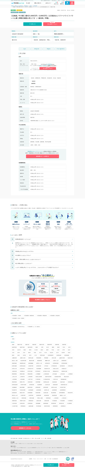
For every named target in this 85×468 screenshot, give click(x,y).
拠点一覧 (59, 0)
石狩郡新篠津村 (50, 355)
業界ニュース (55, 451)
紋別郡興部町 (54, 389)
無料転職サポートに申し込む (25, 428)
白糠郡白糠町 (30, 406)
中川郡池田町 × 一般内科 (16, 315)
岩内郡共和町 (30, 365)
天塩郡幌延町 (14, 387)
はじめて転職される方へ (22, 447)
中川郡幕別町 (54, 400)
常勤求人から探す (14, 443)
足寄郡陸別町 (30, 403)
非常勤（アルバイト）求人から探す (26, 443)
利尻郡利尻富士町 (64, 384)
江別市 (58, 349)
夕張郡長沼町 (14, 371)
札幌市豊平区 (49, 344)
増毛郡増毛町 (14, 381)
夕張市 (13, 349)
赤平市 (63, 349)
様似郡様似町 (54, 395)
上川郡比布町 (62, 373)
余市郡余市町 (22, 368)
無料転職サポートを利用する (42, 156)
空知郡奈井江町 (47, 368)
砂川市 (46, 352)
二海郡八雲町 (53, 357)
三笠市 (24, 352)
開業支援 (48, 438)
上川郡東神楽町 (46, 373)
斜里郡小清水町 (54, 387)
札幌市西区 (64, 344)
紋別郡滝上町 (46, 389)
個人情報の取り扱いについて (27, 438)
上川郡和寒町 (14, 379)
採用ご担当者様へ (13, 438)
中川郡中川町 (55, 379)
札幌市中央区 (19, 344)
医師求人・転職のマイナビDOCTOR (17, 5)
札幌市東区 (34, 344)
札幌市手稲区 (22, 347)
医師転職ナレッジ (30, 451)
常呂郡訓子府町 (63, 387)
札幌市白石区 (41, 344)
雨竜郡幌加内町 (63, 379)
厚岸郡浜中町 (61, 403)
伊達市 (18, 355)
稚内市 (42, 349)
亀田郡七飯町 (30, 357)
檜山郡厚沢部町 (23, 360)
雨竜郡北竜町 (22, 373)
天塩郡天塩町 (62, 381)
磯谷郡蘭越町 (30, 363)
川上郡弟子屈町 (15, 406)
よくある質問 (63, 0)
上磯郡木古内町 (22, 357)
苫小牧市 (36, 349)
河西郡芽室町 (14, 400)
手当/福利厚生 (61, 48)
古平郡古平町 (70, 365)
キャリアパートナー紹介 (46, 447)
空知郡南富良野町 (57, 376)
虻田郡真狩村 (47, 363)
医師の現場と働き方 (39, 451)
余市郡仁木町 (14, 368)
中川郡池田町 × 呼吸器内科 (42, 315)
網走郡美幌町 (22, 387)
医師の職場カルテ (30, 453)
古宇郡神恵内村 (54, 365)
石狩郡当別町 (42, 355)
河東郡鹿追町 (48, 398)
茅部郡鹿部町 (38, 357)
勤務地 (49, 48)
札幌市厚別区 (14, 347)
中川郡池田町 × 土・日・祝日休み (34, 326)
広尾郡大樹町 (38, 400)
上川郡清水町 (64, 398)
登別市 (69, 352)
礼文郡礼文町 (47, 384)
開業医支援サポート (63, 451)
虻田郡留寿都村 (56, 363)
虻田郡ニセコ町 (39, 363)
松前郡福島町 (66, 355)
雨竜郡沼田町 (30, 373)
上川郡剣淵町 (22, 379)
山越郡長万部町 (62, 357)
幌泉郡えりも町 (63, 395)
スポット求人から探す (38, 443)
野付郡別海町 (38, 406)
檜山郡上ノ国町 (15, 360)
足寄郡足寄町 (22, 403)
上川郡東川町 (22, 376)
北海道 (31, 5)
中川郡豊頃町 (70, 400)
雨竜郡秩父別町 (64, 371)
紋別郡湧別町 (38, 389)
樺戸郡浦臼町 (38, 371)
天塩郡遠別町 (54, 381)
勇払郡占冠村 (66, 376)
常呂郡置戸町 (14, 389)
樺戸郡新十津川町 (46, 371)
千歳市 (35, 352)
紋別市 (69, 349)
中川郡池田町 (35, 5)
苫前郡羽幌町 (38, 381)
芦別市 (53, 349)
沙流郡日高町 (23, 395)
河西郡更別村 (30, 400)
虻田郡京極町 (14, 365)
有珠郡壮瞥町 (38, 392)
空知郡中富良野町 (48, 376)
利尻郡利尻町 (55, 384)
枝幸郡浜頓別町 (15, 384)
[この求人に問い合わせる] (47, 66)
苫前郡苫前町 (30, 381)
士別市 (13, 352)
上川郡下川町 (30, 379)
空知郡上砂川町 (56, 368)
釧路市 (58, 347)
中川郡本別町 (14, 403)
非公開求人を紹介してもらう (42, 299)
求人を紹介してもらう (52, 24)
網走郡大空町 (22, 392)
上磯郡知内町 (14, 357)
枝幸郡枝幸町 (31, 384)
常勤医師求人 (26, 5)
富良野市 (63, 352)
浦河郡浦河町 (46, 395)
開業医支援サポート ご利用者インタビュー (43, 453)
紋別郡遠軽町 (30, 389)
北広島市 (24, 355)
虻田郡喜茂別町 (64, 363)
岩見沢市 (19, 349)
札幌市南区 (57, 344)
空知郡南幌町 (38, 368)
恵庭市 (13, 355)
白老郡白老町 (45, 392)
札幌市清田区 (30, 347)
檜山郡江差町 (70, 357)
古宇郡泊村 (46, 365)
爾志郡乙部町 (31, 360)
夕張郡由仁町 (64, 368)
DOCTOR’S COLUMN (21, 451)
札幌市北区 (27, 344)
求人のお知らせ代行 (22, 453)
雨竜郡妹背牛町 (56, 371)
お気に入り (33, 24)
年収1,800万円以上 (14, 12)
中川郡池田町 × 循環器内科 (29, 315)
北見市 (69, 347)
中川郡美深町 (38, 379)
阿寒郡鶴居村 (23, 406)
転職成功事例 (59, 447)
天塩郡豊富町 (39, 384)
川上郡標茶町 (69, 403)
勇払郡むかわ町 (15, 395)
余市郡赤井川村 (30, 368)
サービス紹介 (13, 447)
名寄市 (18, 352)
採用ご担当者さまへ (54, 0)
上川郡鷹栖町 (38, 373)
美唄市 (47, 349)
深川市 (57, 352)
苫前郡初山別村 (46, 381)
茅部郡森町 (46, 357)
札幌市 (13, 344)
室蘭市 (53, 347)
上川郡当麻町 (54, 373)
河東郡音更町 (23, 398)
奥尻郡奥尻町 (39, 360)
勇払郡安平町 (70, 392)
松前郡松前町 (58, 355)
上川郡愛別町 (70, 373)
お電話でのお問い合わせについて (70, 0)
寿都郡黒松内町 (22, 363)
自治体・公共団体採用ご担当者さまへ (46, 0)
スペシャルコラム (47, 451)
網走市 (25, 349)
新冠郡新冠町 (38, 395)
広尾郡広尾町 (46, 400)
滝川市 (40, 352)
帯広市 (64, 347)
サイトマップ (43, 438)
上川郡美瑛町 (30, 376)
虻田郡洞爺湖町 (62, 392)
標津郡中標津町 (47, 406)
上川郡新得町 (56, 398)
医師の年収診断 (14, 453)
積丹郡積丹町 (62, 365)
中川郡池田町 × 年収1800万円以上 (18, 326)
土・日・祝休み (22, 12)
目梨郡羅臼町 (63, 406)
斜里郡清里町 (45, 387)
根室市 (29, 352)
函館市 (37, 347)
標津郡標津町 (55, 406)
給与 (25, 48)
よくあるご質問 (66, 447)
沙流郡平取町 (30, 395)
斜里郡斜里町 (38, 387)
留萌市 (30, 349)
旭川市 (47, 347)
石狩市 (30, 355)
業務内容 (36, 48)
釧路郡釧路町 (45, 403)
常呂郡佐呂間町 (22, 389)
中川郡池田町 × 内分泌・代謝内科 (18, 318)
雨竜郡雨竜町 (14, 373)
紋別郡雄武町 (14, 392)
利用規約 (19, 438)
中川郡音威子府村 (46, 379)
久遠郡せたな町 (56, 360)
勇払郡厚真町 (53, 392)
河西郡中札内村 (22, 400)
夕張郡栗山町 (22, 371)
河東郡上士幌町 (40, 398)
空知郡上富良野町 (39, 376)
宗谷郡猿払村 (70, 381)
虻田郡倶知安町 (22, 365)
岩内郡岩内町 (38, 365)
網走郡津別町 (30, 387)
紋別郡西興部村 (63, 389)
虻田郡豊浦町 (30, 392)
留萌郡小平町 (22, 381)
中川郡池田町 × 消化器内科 (55, 315)
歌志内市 (51, 352)
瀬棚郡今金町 (47, 360)
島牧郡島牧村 (64, 360)
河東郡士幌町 (31, 398)
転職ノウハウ (13, 451)
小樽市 (42, 347)
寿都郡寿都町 (14, 363)
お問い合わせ (37, 438)
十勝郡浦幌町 (38, 403)
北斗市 (35, 355)
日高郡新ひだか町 (15, 398)
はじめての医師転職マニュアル (34, 447)
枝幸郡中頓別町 (23, 384)
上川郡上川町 (14, 376)
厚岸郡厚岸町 (53, 403)
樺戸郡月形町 (30, 371)
